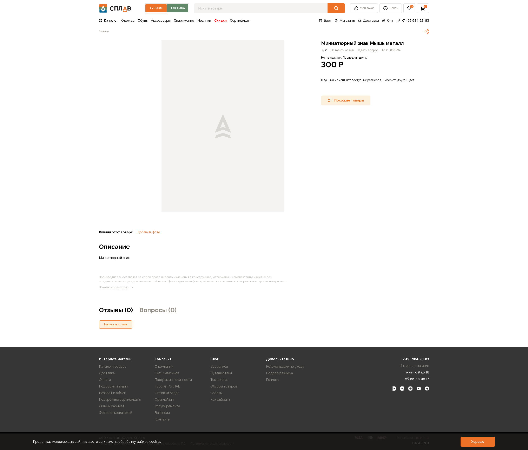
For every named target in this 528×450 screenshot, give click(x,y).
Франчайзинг (165, 400)
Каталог (111, 20)
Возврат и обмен (112, 393)
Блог (327, 20)
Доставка (371, 20)
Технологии (219, 380)
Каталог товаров (112, 367)
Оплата (105, 380)
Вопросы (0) (158, 310)
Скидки (220, 20)
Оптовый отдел (167, 393)
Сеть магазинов (167, 373)
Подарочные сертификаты (120, 400)
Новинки (204, 20)
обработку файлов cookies (139, 442)
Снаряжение (184, 20)
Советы (216, 393)
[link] (427, 31)
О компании (164, 367)
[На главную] (115, 8)
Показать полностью (113, 287)
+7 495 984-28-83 (415, 20)
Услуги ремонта (167, 406)
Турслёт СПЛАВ (167, 386)
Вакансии (162, 413)
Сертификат (240, 20)
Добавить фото (149, 232)
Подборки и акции (113, 386)
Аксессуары (161, 20)
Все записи (219, 367)
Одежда (127, 20)
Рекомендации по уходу (285, 367)
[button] (409, 8)
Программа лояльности (173, 380)
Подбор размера (279, 373)
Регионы (272, 380)
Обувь (143, 20)
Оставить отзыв (342, 50)
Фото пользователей (115, 413)
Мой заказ (367, 8)
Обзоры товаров (223, 386)
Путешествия (221, 373)
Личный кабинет (111, 406)
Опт (390, 20)
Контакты (162, 419)
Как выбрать (220, 400)
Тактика (177, 8)
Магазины (347, 20)
